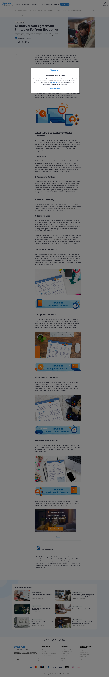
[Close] (77, 69)
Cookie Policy (55, 82)
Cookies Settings (55, 88)
